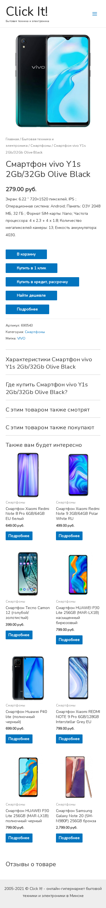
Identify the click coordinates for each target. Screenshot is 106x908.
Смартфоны (41, 145)
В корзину (26, 254)
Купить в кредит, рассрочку (42, 282)
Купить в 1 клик (31, 268)
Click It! (27, 11)
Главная (12, 139)
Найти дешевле (31, 295)
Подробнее (27, 309)
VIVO (21, 338)
